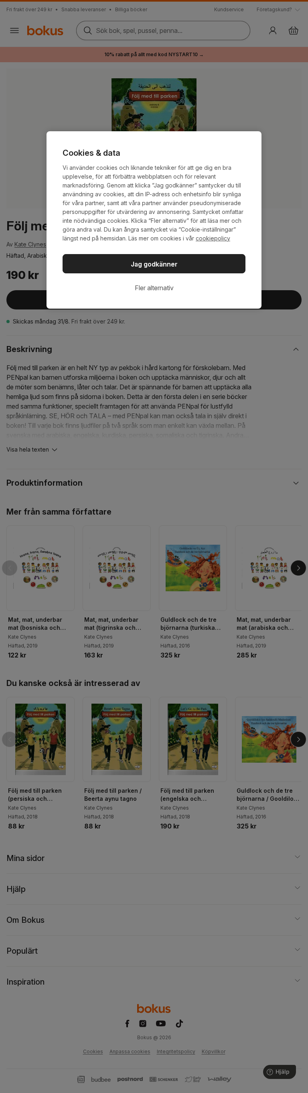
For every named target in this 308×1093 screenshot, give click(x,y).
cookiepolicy (213, 238)
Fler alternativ (154, 288)
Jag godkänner (154, 264)
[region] (154, 220)
